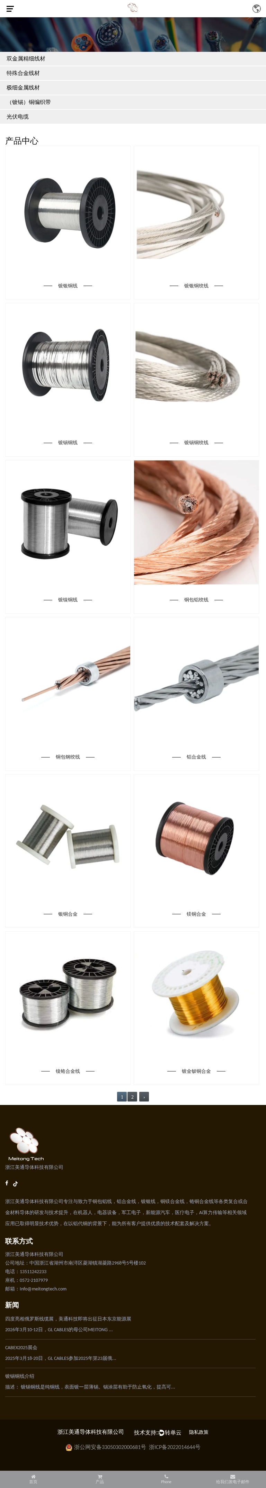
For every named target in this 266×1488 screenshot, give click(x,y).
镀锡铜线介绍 (19, 1376)
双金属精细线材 (26, 58)
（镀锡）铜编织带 (29, 102)
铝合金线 (196, 757)
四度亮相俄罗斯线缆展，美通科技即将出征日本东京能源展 (68, 1319)
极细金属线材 (23, 87)
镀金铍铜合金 (196, 1071)
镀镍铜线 (68, 599)
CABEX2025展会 (21, 1348)
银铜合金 (68, 914)
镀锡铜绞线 (196, 442)
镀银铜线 (68, 285)
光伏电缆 (18, 117)
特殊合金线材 (23, 73)
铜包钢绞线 (68, 757)
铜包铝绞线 (196, 599)
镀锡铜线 (68, 442)
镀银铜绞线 (196, 285)
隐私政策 (199, 1432)
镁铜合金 (196, 914)
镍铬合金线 (68, 1071)
